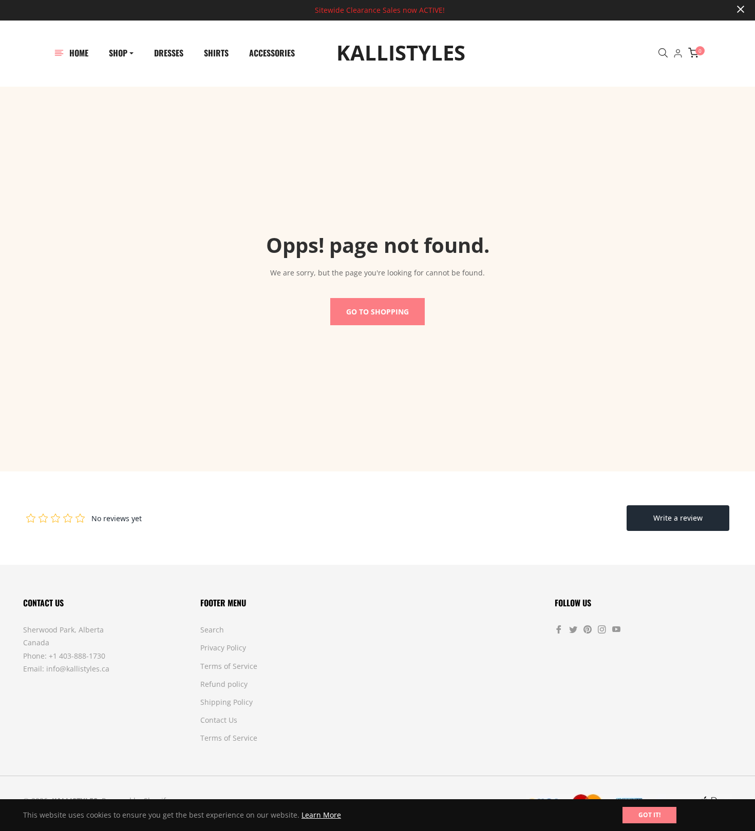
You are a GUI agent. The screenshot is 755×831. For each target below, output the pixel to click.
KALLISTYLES (386, 53)
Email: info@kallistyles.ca (66, 669)
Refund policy (224, 684)
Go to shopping (377, 311)
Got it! (649, 814)
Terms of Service (228, 666)
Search (212, 630)
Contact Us (218, 720)
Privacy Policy (223, 647)
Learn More (321, 815)
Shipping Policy (226, 702)
